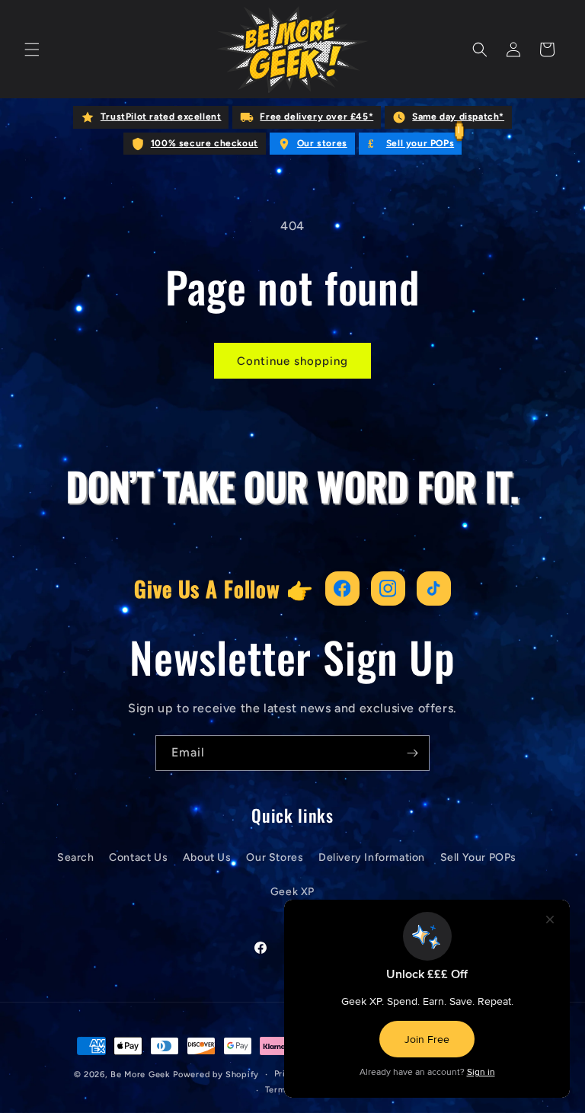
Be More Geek (140, 1074)
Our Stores (274, 857)
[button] (32, 49)
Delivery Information (371, 857)
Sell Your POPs (478, 857)
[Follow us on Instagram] (388, 588)
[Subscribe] (412, 753)
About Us (207, 857)
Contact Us (138, 857)
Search (75, 857)
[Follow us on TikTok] (434, 588)
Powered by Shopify (216, 1074)
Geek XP (292, 891)
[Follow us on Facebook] (342, 588)
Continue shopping (292, 361)
